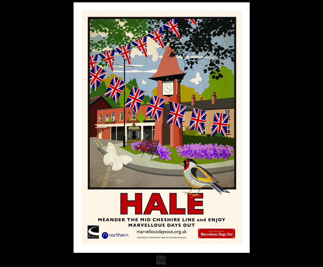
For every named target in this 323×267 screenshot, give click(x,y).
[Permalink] (91, 243)
